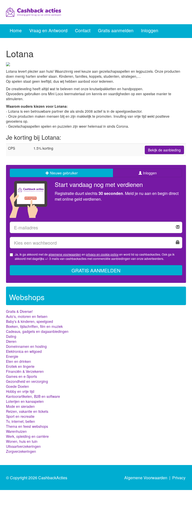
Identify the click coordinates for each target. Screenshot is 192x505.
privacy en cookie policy (102, 254)
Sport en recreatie (20, 416)
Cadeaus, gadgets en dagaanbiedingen (37, 331)
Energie (12, 356)
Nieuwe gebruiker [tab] (63, 172)
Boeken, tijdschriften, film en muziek (34, 326)
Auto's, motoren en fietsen (27, 316)
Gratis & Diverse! (19, 311)
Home (16, 30)
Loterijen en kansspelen (25, 401)
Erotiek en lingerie (20, 366)
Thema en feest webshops (27, 426)
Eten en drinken (18, 361)
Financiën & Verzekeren (25, 371)
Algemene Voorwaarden (145, 478)
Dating (11, 336)
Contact (82, 30)
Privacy (179, 478)
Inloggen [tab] (149, 172)
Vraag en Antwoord (48, 30)
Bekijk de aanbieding (164, 149)
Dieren (11, 341)
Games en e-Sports (21, 376)
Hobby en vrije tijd (20, 391)
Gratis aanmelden (116, 30)
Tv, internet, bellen (20, 421)
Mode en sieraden (20, 406)
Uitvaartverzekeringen (23, 446)
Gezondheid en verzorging (27, 381)
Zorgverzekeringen (21, 451)
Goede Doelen (17, 386)
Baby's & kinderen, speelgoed (29, 321)
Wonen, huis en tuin (22, 441)
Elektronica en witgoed (24, 351)
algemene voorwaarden (64, 254)
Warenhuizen (16, 431)
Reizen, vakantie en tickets (27, 411)
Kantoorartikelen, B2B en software (33, 396)
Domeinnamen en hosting (26, 346)
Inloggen (149, 30)
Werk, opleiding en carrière (27, 436)
